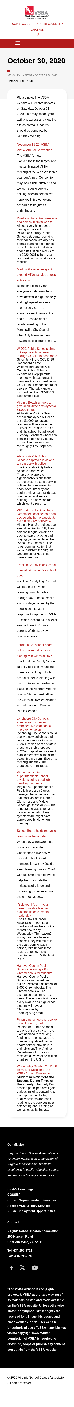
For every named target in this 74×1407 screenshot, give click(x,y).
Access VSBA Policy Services (29, 1205)
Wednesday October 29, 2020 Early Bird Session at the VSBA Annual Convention (37, 1070)
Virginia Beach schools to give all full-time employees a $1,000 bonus (36, 406)
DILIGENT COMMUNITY (49, 24)
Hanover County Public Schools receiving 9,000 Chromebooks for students (34, 969)
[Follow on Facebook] (11, 1268)
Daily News (24, 75)
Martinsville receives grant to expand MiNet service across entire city (36, 275)
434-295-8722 (22, 1250)
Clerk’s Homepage (20, 1189)
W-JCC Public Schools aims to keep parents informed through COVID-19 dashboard (37, 352)
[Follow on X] (22, 1268)
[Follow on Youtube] (34, 1268)
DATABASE (37, 29)
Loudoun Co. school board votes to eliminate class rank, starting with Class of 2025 (36, 650)
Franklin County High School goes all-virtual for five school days (36, 570)
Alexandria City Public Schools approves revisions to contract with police (35, 460)
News (11, 75)
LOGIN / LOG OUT (21, 24)
